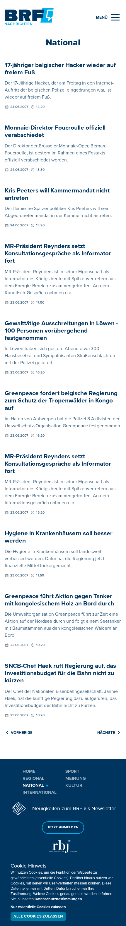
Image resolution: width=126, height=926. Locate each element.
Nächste (106, 732)
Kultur (73, 785)
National (33, 785)
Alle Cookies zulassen (38, 916)
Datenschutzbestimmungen (58, 899)
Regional (33, 778)
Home (29, 771)
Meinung (75, 778)
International (40, 792)
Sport (72, 771)
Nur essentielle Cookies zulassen (38, 907)
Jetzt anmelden (63, 827)
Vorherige (22, 732)
